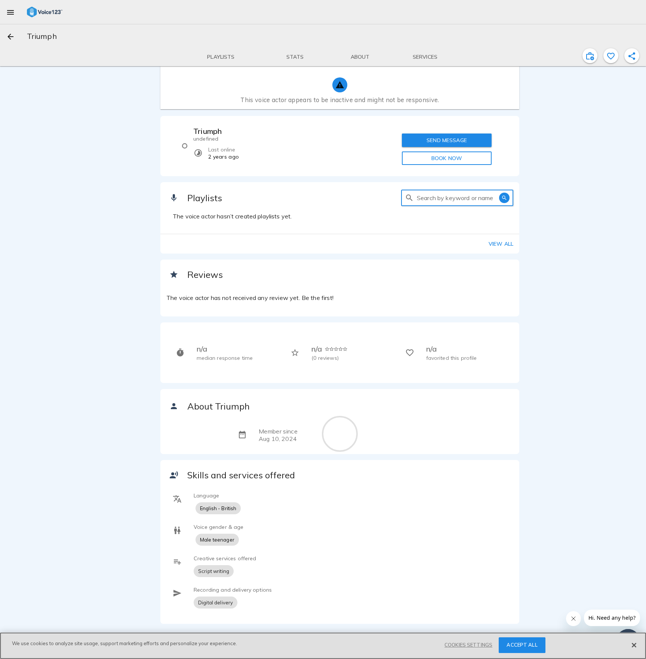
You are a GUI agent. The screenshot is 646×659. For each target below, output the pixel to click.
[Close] (634, 645)
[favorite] (610, 55)
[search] (409, 197)
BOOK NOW (446, 158)
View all (501, 243)
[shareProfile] (631, 55)
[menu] (10, 11)
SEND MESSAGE (447, 140)
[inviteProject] (589, 55)
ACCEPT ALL (522, 645)
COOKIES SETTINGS (468, 645)
